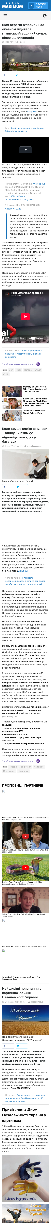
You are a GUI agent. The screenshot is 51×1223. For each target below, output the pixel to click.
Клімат (37, 369)
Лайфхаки (39, 766)
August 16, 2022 (13, 208)
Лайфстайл (25, 766)
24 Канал (23, 570)
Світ (11, 369)
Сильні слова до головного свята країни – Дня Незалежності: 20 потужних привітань (25, 1098)
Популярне (9, 771)
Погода (28, 369)
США (5, 374)
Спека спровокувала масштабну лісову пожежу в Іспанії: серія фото (23, 353)
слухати (41, 6)
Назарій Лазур (37, 1002)
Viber (38, 364)
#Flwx (14, 196)
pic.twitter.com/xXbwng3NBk (19, 199)
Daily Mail (32, 111)
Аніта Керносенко (34, 446)
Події (18, 369)
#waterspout (38, 183)
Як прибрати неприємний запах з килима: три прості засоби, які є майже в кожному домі (25, 581)
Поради (13, 766)
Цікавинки (23, 771)
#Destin (21, 196)
